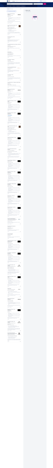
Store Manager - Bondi (10, 74)
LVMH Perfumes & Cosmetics (11, 334)
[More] (19, 23)
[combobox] (20, 4)
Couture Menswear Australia (11, 127)
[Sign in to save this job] (20, 23)
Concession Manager (10, 233)
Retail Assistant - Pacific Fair (11, 195)
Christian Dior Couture (10, 15)
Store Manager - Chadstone (11, 59)
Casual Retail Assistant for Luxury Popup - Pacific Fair (14, 44)
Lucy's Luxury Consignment (11, 150)
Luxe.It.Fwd (9, 45)
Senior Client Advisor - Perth (11, 36)
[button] (20, 8)
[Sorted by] (20, 8)
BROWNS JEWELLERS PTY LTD (11, 266)
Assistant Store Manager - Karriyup (12, 137)
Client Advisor (9, 288)
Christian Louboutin (10, 234)
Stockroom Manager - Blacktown (12, 160)
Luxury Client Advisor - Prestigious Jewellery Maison (14, 82)
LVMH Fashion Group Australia (11, 289)
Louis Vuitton (9, 37)
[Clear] (32, 3)
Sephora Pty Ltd (10, 102)
